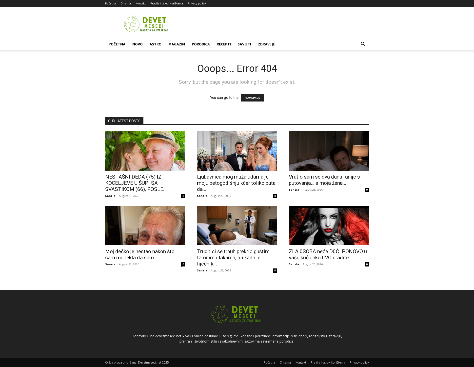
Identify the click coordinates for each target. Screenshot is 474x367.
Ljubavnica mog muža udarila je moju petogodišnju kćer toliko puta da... (236, 183)
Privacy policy (197, 3)
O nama (125, 3)
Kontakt (141, 3)
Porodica (201, 44)
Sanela (110, 196)
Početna (110, 3)
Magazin (176, 44)
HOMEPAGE (252, 98)
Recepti (224, 44)
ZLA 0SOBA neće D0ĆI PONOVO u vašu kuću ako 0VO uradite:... (328, 254)
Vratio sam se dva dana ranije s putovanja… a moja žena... (324, 180)
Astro (155, 44)
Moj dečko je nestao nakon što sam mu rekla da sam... (140, 254)
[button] (363, 44)
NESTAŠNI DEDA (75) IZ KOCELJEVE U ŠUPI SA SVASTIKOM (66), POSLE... (136, 183)
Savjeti (244, 44)
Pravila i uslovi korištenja (166, 3)
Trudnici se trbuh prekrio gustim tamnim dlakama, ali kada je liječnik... (233, 257)
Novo (137, 44)
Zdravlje (266, 44)
